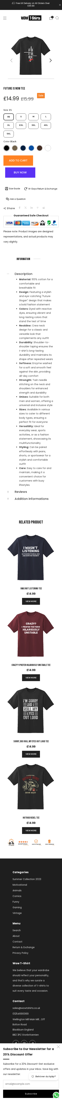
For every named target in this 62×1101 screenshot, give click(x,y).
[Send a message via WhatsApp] (56, 1095)
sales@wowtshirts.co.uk (26, 1008)
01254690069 (21, 1013)
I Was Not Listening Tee (31, 588)
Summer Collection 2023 (27, 879)
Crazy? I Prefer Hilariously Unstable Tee (31, 665)
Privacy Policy (20, 953)
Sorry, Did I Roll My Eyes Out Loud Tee (31, 741)
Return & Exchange (24, 947)
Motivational (20, 885)
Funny (16, 901)
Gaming (17, 907)
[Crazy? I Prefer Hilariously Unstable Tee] (31, 634)
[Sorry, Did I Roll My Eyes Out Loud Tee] (31, 710)
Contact (17, 941)
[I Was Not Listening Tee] (31, 557)
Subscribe (31, 1093)
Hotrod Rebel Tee (31, 817)
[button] (50, 60)
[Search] (57, 18)
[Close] (60, 5)
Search (17, 930)
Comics (17, 896)
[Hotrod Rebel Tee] (31, 786)
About (16, 936)
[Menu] (5, 18)
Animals (17, 890)
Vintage (17, 913)
